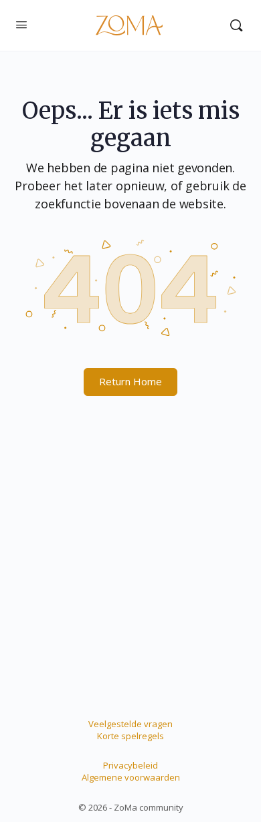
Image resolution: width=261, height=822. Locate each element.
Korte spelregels (130, 736)
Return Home (130, 381)
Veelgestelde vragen (130, 724)
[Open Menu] (21, 24)
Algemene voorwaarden (131, 777)
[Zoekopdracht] (236, 25)
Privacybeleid (130, 765)
